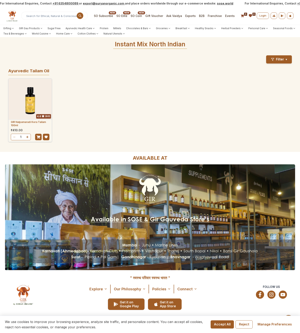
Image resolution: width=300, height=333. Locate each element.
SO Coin (136, 16)
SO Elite (121, 16)
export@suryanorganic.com (104, 3)
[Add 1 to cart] (38, 137)
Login (262, 15)
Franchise (215, 16)
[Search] (80, 15)
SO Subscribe (103, 16)
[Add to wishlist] (46, 137)
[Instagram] (271, 295)
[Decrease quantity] (14, 137)
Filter (281, 59)
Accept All (222, 324)
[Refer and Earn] (274, 15)
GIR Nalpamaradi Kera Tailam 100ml (28, 123)
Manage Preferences (275, 324)
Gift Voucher (154, 16)
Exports (190, 16)
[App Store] (290, 15)
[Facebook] (260, 295)
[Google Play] (282, 15)
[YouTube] (283, 295)
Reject (244, 324)
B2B (201, 16)
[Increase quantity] (27, 137)
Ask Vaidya (174, 16)
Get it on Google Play (129, 304)
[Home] (12, 15)
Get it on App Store (168, 304)
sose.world (225, 3)
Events (230, 16)
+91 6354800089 (65, 3)
